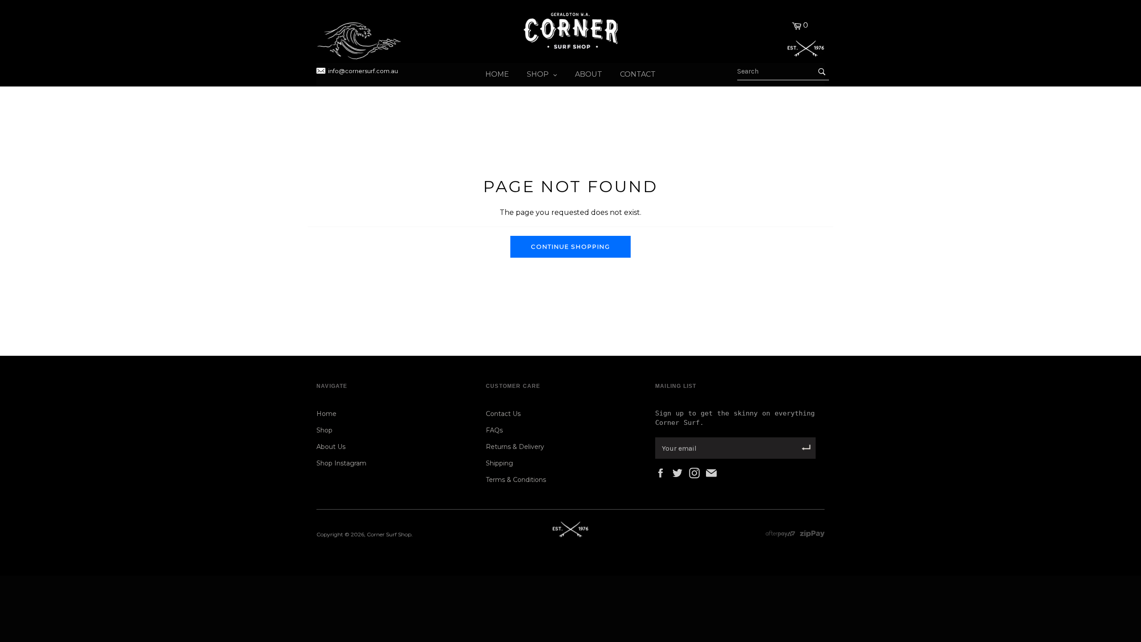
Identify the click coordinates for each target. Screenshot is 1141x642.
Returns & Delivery (515, 447)
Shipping (499, 463)
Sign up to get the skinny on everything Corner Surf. (735, 418)
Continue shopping (570, 246)
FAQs (494, 430)
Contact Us (503, 414)
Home (326, 414)
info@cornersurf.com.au (363, 70)
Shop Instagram (341, 463)
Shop (324, 430)
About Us (330, 447)
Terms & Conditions (516, 480)
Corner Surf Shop (389, 534)
